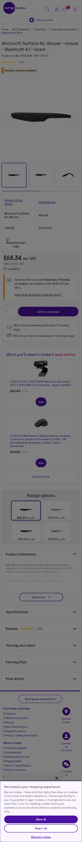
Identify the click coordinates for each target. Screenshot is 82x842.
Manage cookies (41, 837)
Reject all (41, 828)
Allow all (41, 819)
